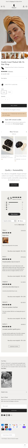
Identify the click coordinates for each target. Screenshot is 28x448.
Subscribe (14, 410)
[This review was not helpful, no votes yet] (24, 251)
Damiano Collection (7, 438)
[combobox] (20, 224)
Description (4, 78)
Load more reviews (14, 346)
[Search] (4, 6)
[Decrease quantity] (2, 99)
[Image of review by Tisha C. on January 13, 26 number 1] (5, 240)
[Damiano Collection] (14, 6)
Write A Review (14, 214)
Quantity (3, 96)
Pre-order (14, 106)
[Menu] (1, 6)
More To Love (14, 132)
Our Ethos (14, 185)
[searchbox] (8, 221)
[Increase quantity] (8, 99)
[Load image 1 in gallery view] (14, 31)
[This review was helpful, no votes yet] (21, 251)
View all (14, 134)
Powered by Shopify (14, 438)
